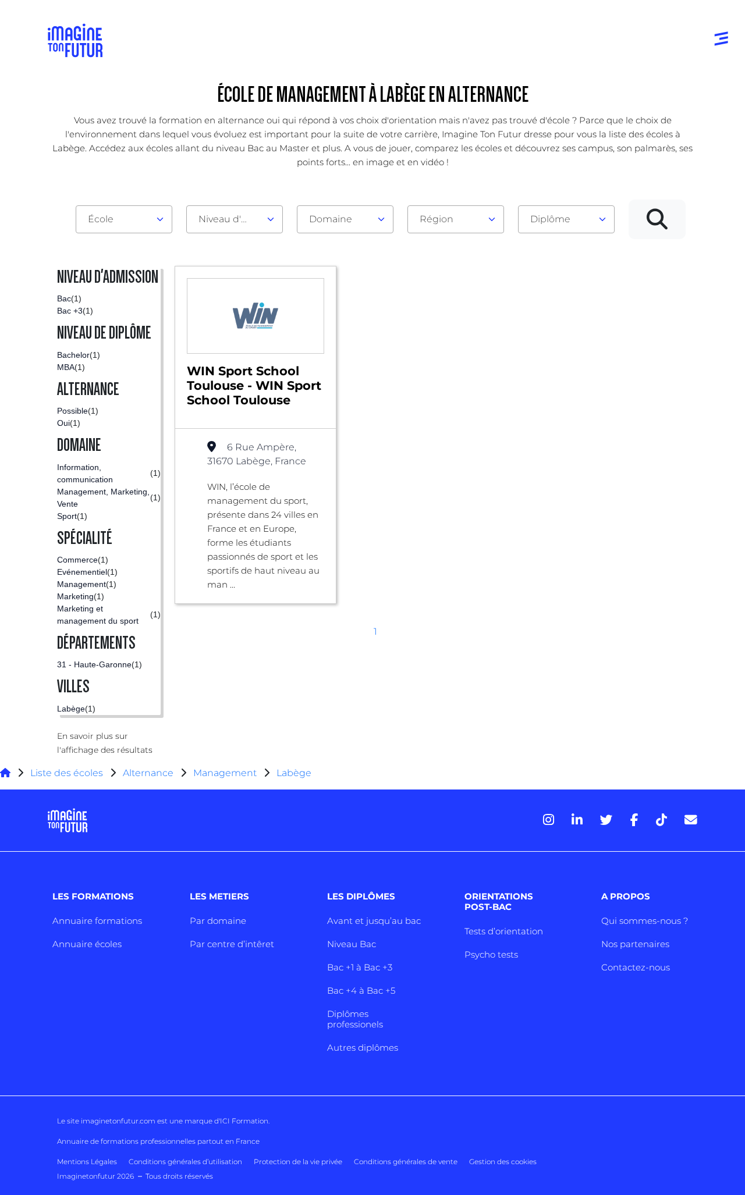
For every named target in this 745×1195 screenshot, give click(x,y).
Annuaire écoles (87, 943)
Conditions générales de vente (405, 1161)
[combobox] (124, 219)
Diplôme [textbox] (550, 219)
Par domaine (218, 920)
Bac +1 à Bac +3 (359, 967)
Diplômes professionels (355, 1019)
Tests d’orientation (503, 931)
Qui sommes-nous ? (644, 920)
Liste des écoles (66, 772)
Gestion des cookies (503, 1161)
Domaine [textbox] (330, 219)
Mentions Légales (87, 1161)
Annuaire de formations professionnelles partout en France (158, 1141)
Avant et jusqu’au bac (374, 920)
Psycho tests (491, 954)
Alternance (148, 772)
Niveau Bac (351, 943)
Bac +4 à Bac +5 (361, 990)
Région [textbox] (436, 219)
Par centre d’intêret (232, 943)
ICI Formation (244, 1120)
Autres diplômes (362, 1047)
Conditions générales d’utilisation (185, 1161)
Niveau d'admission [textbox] (229, 219)
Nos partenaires (635, 943)
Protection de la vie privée (298, 1161)
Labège (293, 772)
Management (225, 772)
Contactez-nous (635, 967)
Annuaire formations (97, 920)
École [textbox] (100, 219)
